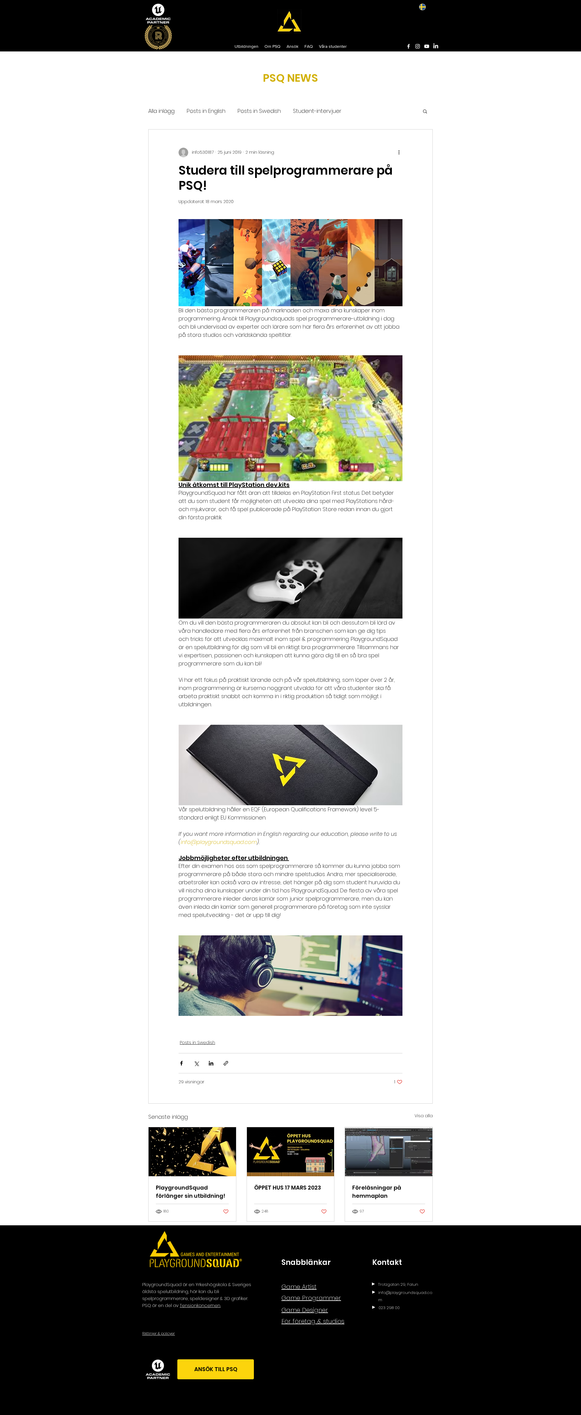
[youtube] (427, 46)
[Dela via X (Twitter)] (196, 1063)
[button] (425, 111)
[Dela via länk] (226, 1063)
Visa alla (424, 1116)
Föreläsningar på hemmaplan (376, 1192)
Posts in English (206, 111)
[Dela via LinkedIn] (211, 1063)
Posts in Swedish (259, 111)
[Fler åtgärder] (398, 152)
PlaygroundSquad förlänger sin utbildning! (190, 1192)
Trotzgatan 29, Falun (398, 1284)
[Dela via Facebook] (181, 1063)
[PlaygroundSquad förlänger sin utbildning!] (192, 1151)
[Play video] (290, 418)
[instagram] (418, 46)
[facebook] (408, 46)
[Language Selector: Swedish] (427, 7)
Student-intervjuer (317, 111)
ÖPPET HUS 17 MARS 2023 (287, 1187)
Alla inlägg (161, 111)
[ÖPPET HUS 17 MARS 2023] (290, 1151)
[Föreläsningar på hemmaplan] (388, 1151)
